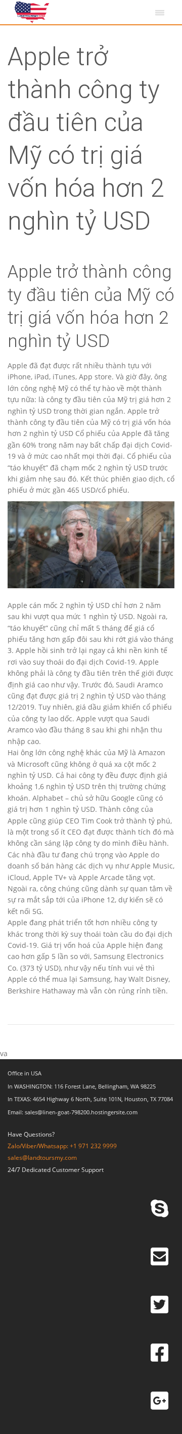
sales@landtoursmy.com (42, 1157)
